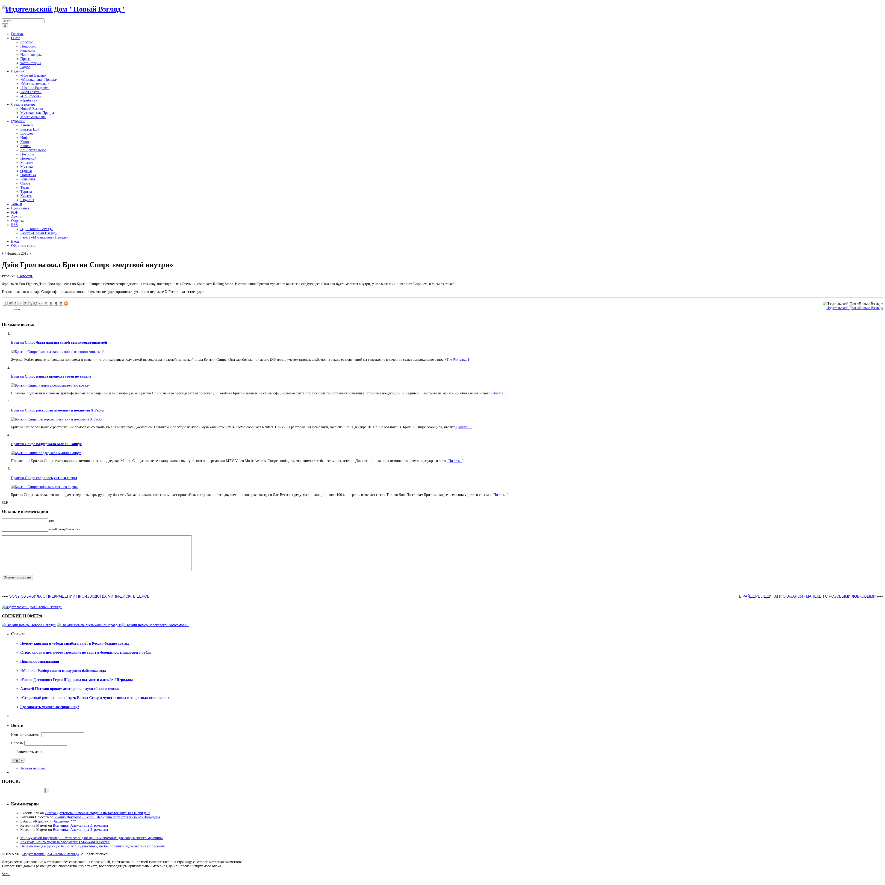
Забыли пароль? (32, 768)
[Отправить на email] (46, 303)
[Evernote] (56, 303)
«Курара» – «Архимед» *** (54, 821)
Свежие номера (23, 104)
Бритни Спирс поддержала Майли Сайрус (46, 444)
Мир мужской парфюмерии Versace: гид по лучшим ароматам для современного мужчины (91, 838)
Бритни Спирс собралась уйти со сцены (44, 478)
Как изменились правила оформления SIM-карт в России (65, 842)
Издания (17, 71)
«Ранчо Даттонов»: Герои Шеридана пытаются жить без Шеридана (97, 813)
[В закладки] (51, 303)
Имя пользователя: (25, 734)
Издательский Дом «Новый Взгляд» (854, 308)
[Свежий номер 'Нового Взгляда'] (29, 625)
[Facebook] (5, 303)
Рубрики (18, 121)
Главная (17, 34)
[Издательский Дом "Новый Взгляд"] (32, 607)
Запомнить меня (29, 752)
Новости (25, 276)
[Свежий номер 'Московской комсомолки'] (155, 625)
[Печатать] (61, 303)
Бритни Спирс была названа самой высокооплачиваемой (59, 342)
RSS (14, 225)
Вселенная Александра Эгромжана (80, 825)
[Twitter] (10, 303)
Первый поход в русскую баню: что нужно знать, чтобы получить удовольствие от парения (92, 846)
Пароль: (17, 743)
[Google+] (25, 303)
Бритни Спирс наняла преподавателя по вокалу (51, 376)
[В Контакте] (15, 303)
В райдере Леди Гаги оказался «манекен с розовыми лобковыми (807, 596)
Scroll (6, 874)
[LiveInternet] (40, 303)
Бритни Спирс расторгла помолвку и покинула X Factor (58, 410)
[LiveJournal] (30, 303)
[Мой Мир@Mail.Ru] (35, 303)
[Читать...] (460, 359)
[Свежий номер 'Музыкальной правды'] (89, 625)
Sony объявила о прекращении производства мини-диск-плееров (79, 596)
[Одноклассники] (20, 303)
